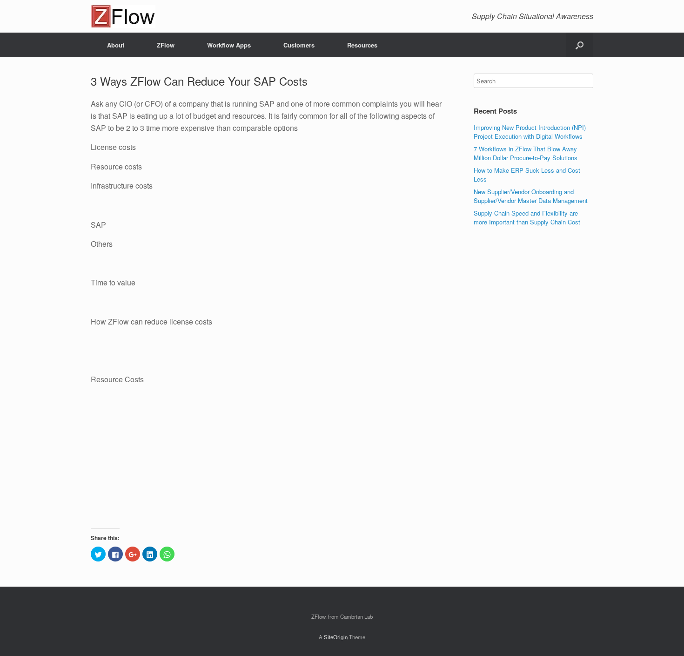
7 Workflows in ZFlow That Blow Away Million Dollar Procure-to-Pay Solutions (525, 153)
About (115, 45)
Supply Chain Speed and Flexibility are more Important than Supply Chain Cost (527, 218)
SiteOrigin (336, 637)
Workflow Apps (229, 45)
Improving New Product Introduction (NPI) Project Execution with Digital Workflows (530, 132)
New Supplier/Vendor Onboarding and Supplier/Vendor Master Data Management (531, 196)
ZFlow (165, 45)
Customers (299, 45)
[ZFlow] (123, 16)
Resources (362, 45)
